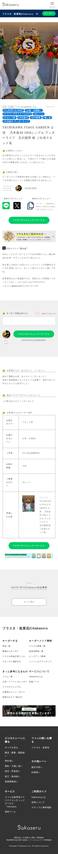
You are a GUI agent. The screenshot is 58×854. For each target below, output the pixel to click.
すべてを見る (11, 747)
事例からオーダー (10, 651)
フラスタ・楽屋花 (40, 747)
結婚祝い (35, 772)
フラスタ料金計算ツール (13, 656)
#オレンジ (39, 114)
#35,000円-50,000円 (13, 110)
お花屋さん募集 (29, 837)
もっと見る (29, 602)
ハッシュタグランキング (40, 661)
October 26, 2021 (30, 286)
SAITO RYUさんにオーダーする (29, 220)
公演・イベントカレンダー (14, 682)
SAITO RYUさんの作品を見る (34, 340)
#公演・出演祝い (34, 110)
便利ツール (10, 812)
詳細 (34, 107)
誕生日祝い (37, 767)
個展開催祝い (11, 781)
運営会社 (17, 837)
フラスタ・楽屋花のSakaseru (17, 14)
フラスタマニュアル (11, 687)
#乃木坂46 (23, 117)
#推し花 (47, 117)
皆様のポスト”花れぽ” (12, 697)
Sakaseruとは (36, 676)
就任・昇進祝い (12, 771)
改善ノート (34, 682)
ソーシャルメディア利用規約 (40, 840)
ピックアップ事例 (37, 656)
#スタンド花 (9, 117)
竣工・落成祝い (12, 776)
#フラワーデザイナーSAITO (17, 114)
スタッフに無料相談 (41, 807)
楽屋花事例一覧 (36, 651)
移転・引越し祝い (14, 766)
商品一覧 (6, 646)
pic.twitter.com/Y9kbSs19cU (31, 282)
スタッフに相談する (11, 661)
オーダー (49, 13)
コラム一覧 (7, 676)
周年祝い (9, 761)
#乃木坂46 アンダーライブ (16, 121)
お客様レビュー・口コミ (13, 692)
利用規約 (40, 837)
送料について (38, 802)
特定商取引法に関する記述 (16, 840)
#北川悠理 (35, 117)
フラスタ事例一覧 (37, 646)
